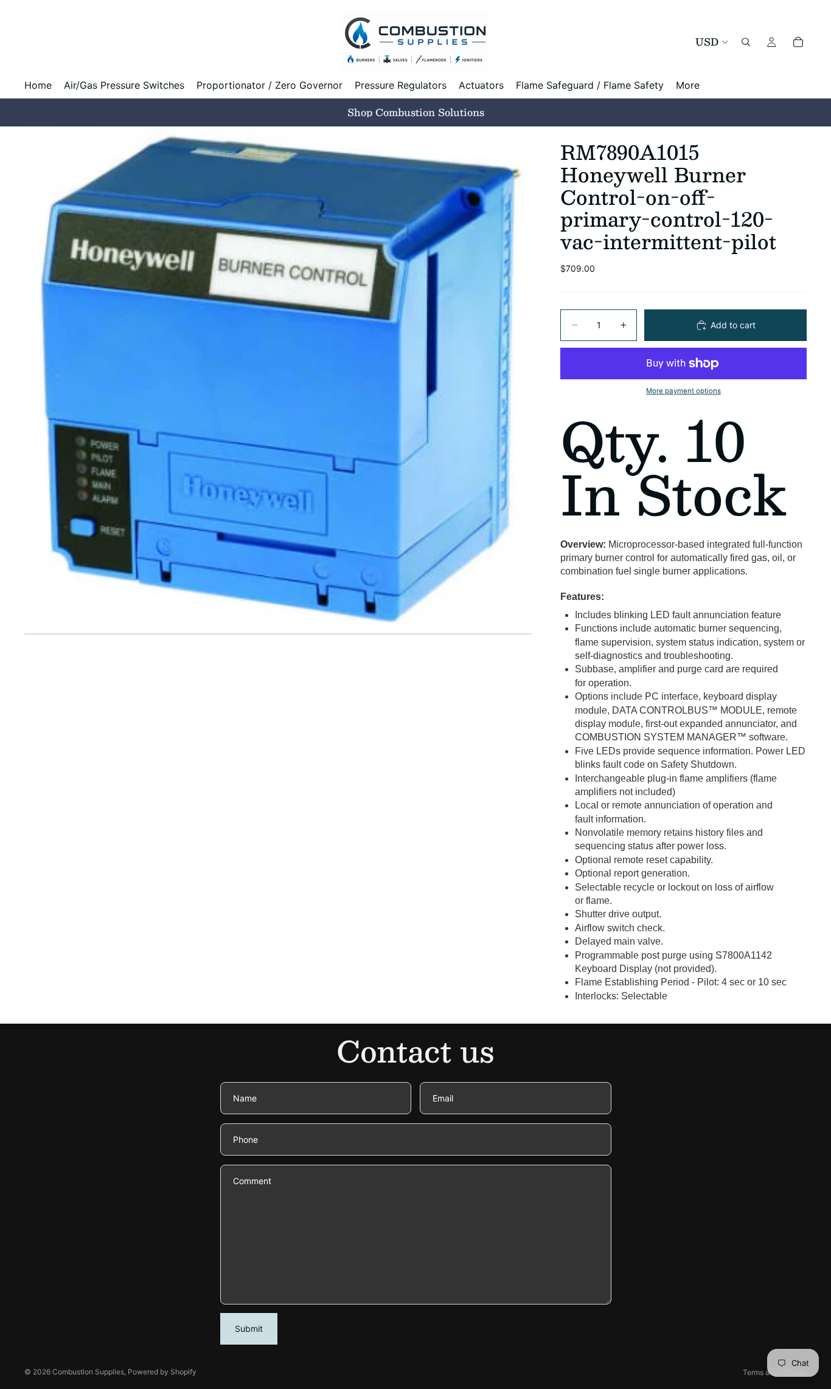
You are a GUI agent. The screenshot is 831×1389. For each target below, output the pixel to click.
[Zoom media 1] (278, 381)
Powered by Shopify (162, 1371)
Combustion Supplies (88, 1371)
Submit (249, 1328)
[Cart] (798, 42)
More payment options (683, 391)
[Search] (745, 42)
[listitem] (688, 85)
